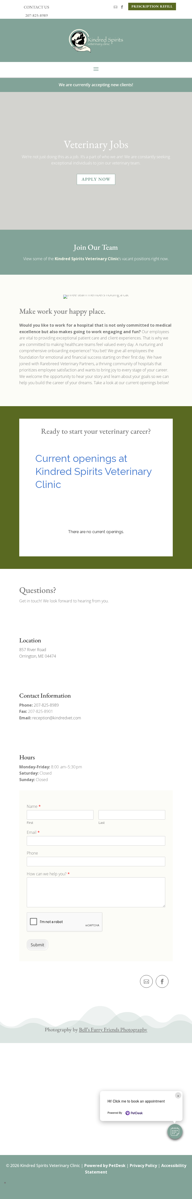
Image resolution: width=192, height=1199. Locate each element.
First (30, 823)
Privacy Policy (143, 1165)
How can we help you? (48, 874)
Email (33, 832)
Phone (32, 853)
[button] (175, 1131)
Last (101, 823)
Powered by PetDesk (105, 1165)
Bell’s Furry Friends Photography (113, 1029)
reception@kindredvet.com (56, 718)
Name (34, 806)
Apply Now (96, 179)
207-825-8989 (46, 705)
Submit (37, 945)
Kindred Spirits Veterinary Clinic (87, 258)
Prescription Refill (152, 6)
